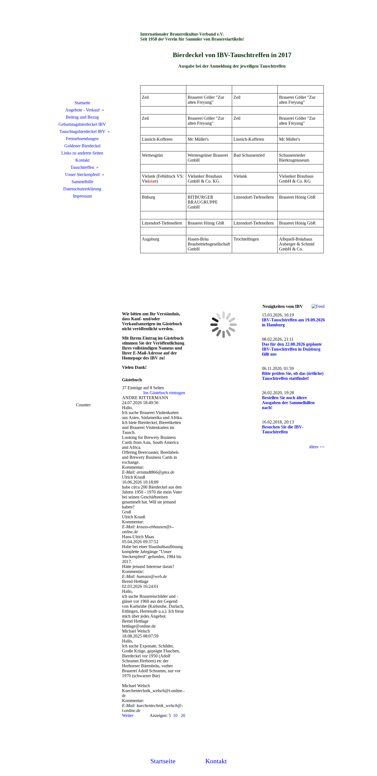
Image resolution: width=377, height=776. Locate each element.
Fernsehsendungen (82, 138)
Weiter (127, 715)
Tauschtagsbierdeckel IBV (82, 131)
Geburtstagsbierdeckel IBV (82, 124)
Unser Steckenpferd (82, 174)
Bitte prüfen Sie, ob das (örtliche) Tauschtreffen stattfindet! (292, 376)
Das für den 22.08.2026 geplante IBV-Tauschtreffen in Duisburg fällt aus (292, 349)
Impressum (82, 196)
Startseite (82, 102)
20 (183, 715)
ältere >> (317, 446)
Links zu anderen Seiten (82, 153)
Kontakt (82, 160)
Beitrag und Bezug (82, 117)
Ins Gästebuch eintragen (164, 392)
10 (175, 715)
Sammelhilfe (82, 181)
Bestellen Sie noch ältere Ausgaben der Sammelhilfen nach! (288, 402)
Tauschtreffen (82, 167)
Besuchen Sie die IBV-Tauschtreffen (282, 429)
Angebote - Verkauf (82, 110)
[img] (82, 56)
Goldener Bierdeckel (82, 145)
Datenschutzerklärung (82, 188)
